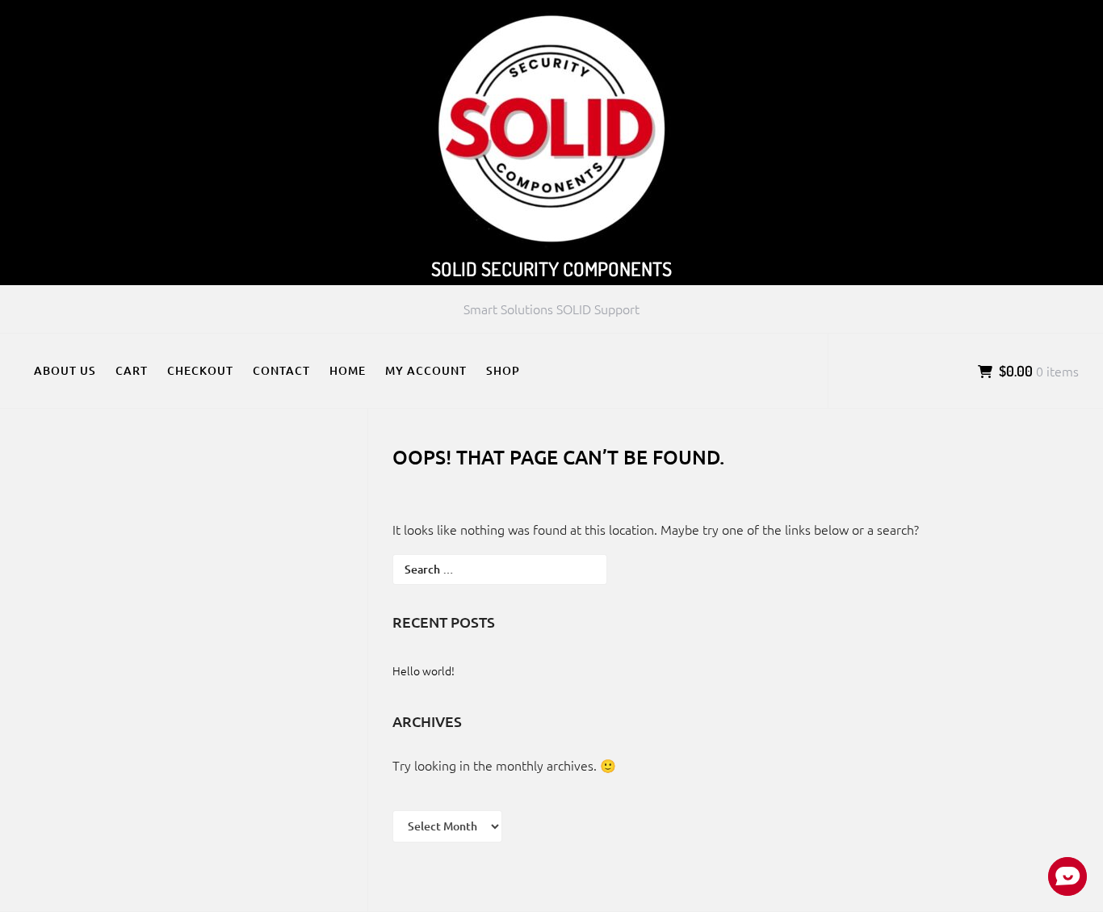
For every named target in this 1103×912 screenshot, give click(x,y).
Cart (131, 370)
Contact (281, 370)
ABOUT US (65, 370)
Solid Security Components (551, 268)
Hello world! (423, 670)
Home (347, 370)
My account (426, 370)
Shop (503, 370)
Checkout (200, 370)
